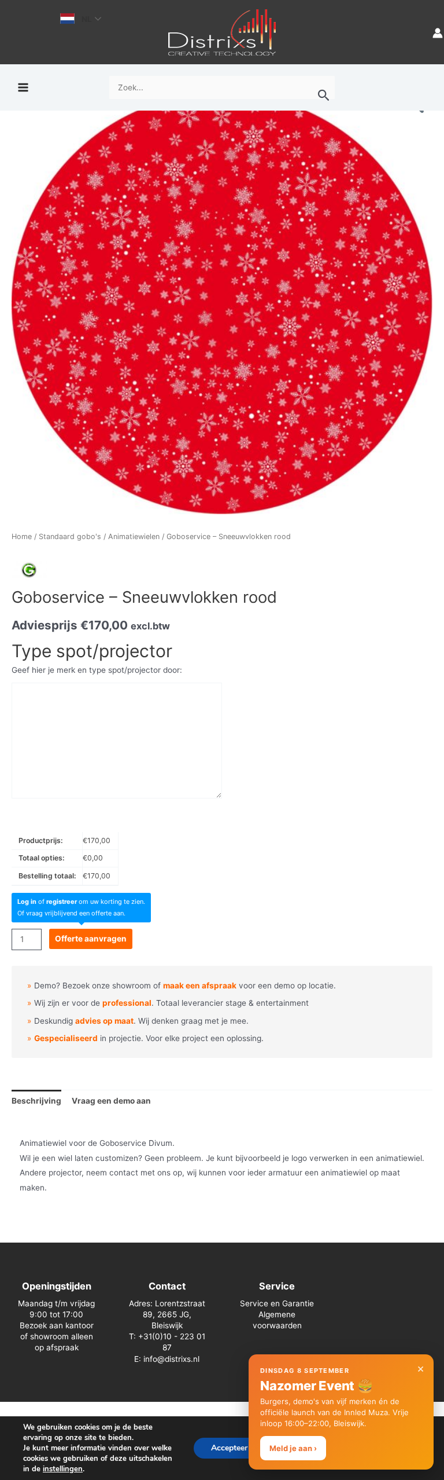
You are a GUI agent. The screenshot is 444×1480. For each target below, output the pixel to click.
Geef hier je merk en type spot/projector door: (97, 670)
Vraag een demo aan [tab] (111, 1100)
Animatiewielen (134, 536)
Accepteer (229, 1447)
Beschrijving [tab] (36, 1100)
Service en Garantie (277, 1303)
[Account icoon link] (437, 32)
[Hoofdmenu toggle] (23, 87)
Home (22, 536)
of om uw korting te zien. (81, 901)
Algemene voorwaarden (277, 1320)
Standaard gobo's (70, 536)
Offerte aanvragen (91, 938)
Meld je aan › (293, 1448)
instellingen (63, 1469)
